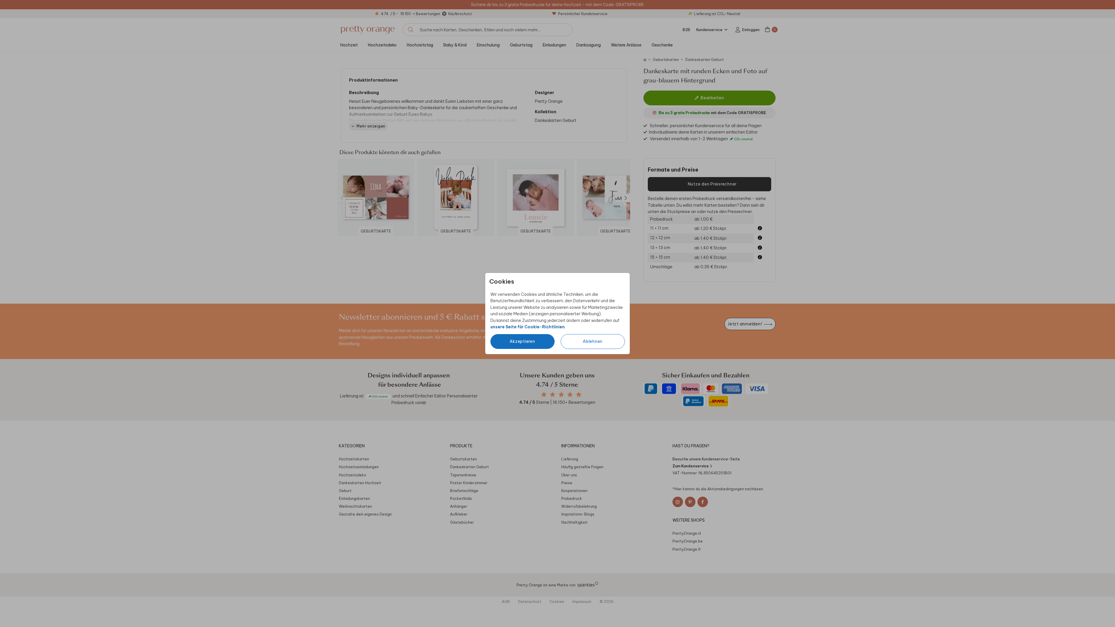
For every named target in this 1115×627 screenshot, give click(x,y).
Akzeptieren (522, 341)
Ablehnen (593, 341)
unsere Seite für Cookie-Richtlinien (527, 326)
